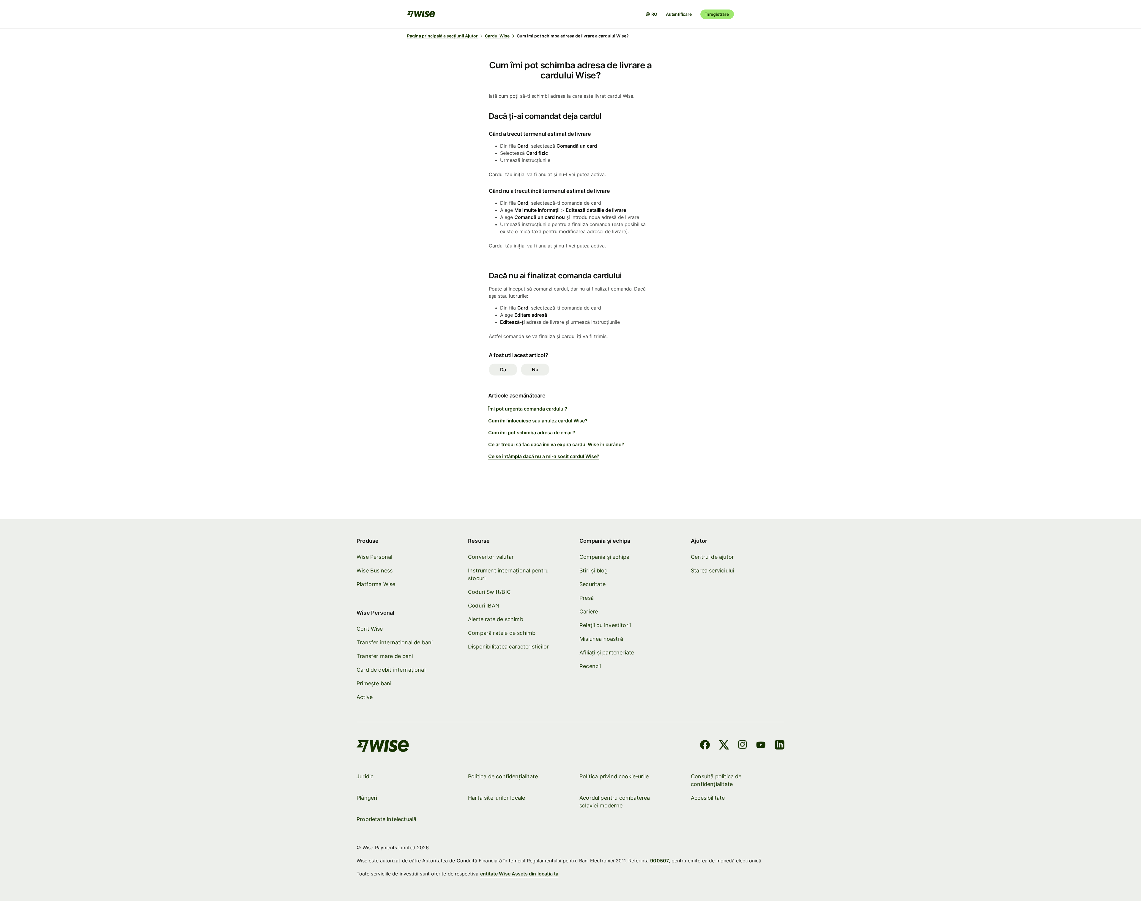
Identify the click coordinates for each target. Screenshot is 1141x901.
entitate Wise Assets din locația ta (519, 874)
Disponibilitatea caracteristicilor (508, 646)
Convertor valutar (491, 557)
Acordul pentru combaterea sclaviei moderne (614, 802)
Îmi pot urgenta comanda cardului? (527, 409)
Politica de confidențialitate (503, 776)
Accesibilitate (708, 798)
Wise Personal (374, 557)
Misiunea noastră (601, 639)
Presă (586, 598)
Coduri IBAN (483, 605)
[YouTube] (761, 745)
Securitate (592, 584)
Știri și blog (593, 570)
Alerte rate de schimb (495, 619)
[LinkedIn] (779, 745)
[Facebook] (705, 745)
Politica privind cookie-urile (614, 776)
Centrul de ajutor (712, 557)
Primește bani (374, 683)
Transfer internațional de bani (395, 642)
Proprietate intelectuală (386, 819)
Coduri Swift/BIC (489, 592)
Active (365, 697)
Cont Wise (370, 629)
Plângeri (367, 798)
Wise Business (375, 570)
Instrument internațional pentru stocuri (508, 574)
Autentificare (679, 14)
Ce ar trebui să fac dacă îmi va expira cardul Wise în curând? (556, 444)
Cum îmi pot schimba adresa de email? (531, 432)
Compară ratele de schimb (501, 633)
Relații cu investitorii (605, 625)
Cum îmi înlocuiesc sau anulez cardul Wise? (537, 421)
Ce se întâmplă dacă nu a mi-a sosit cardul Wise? (543, 456)
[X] (724, 745)
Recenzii (590, 666)
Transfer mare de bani (385, 656)
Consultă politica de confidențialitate (716, 780)
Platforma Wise (376, 584)
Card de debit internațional (391, 670)
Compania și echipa (604, 557)
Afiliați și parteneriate (606, 652)
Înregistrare (717, 14)
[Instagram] (742, 745)
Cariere (588, 611)
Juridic (365, 776)
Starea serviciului (712, 570)
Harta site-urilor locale (496, 798)
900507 (659, 861)
